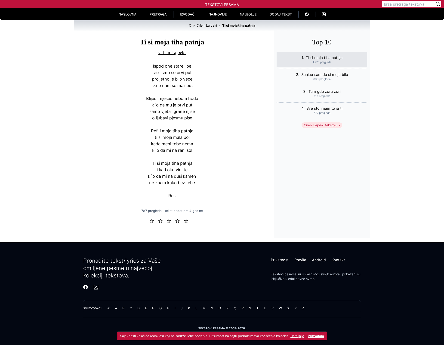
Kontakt (338, 260)
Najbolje (248, 14)
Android (319, 260)
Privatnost (280, 260)
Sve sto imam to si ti (324, 108)
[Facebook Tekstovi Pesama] (307, 14)
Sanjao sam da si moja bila (324, 74)
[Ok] (170, 220)
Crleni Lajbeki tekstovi (320, 125)
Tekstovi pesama (283, 274)
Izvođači (187, 14)
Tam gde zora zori (324, 91)
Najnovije (218, 14)
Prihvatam (316, 336)
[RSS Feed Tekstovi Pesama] (323, 14)
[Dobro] (179, 220)
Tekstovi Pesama (222, 4)
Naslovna (127, 14)
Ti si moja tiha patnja (324, 57)
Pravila (300, 260)
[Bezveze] (162, 220)
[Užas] (153, 220)
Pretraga (158, 14)
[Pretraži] (438, 4)
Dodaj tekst (281, 14)
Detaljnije (297, 336)
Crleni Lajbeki (172, 52)
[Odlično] (187, 220)
